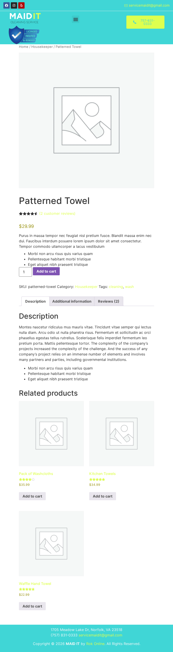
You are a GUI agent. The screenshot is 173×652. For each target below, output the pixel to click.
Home (23, 47)
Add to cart (46, 271)
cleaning (116, 286)
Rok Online (95, 643)
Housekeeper (42, 47)
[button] (75, 19)
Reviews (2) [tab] (108, 301)
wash (129, 286)
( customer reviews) (57, 213)
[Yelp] (21, 5)
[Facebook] (6, 5)
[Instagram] (14, 5)
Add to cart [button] (32, 496)
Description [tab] (35, 301)
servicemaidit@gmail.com (100, 635)
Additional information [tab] (71, 301)
